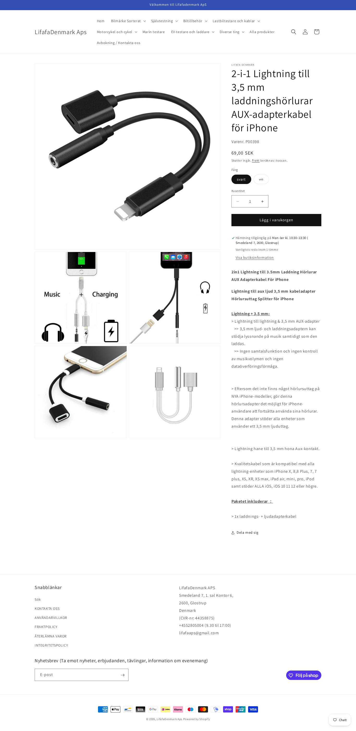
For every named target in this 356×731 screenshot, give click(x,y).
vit (264, 180)
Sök (38, 599)
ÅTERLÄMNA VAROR (51, 636)
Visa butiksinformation (255, 257)
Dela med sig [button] (247, 532)
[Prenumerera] (122, 675)
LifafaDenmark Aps (169, 719)
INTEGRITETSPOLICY (51, 645)
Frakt (256, 161)
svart (241, 179)
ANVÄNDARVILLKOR (51, 617)
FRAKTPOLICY (46, 626)
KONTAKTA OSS (47, 608)
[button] (128, 20)
